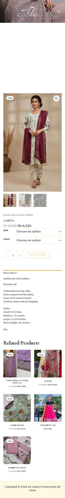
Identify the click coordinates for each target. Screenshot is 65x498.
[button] (57, 98)
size (5, 230)
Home (6, 215)
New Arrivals (17, 215)
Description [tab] (10, 273)
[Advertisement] (32, 59)
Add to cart (38, 255)
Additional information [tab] (16, 278)
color (6, 239)
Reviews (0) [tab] (10, 284)
